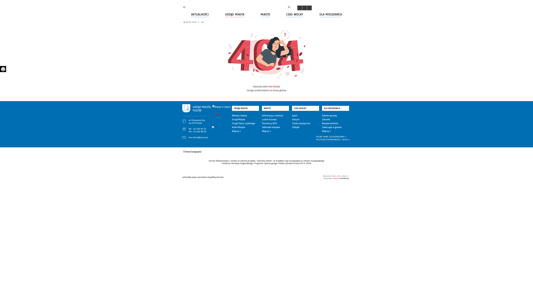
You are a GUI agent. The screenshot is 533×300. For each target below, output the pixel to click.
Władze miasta (239, 115)
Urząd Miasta (241, 108)
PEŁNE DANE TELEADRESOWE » (331, 137)
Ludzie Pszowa (269, 119)
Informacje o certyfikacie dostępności (265, 178)
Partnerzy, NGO (269, 123)
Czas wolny (300, 108)
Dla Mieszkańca (332, 108)
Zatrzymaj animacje (299, 8)
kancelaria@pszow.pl (198, 137)
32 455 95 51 (199, 129)
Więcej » (236, 131)
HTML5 (301, 177)
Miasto (267, 108)
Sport (294, 115)
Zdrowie (326, 119)
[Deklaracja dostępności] (309, 8)
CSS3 (305, 177)
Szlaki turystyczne (301, 123)
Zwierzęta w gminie (332, 127)
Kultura (295, 119)
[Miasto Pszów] (184, 7)
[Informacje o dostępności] (304, 8)
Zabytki (295, 127)
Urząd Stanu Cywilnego (243, 123)
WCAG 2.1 (314, 177)
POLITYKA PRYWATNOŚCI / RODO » (333, 139)
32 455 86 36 (199, 131)
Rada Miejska (238, 127)
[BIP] (289, 7)
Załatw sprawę (329, 115)
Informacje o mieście (272, 115)
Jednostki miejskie (271, 127)
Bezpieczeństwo (330, 123)
